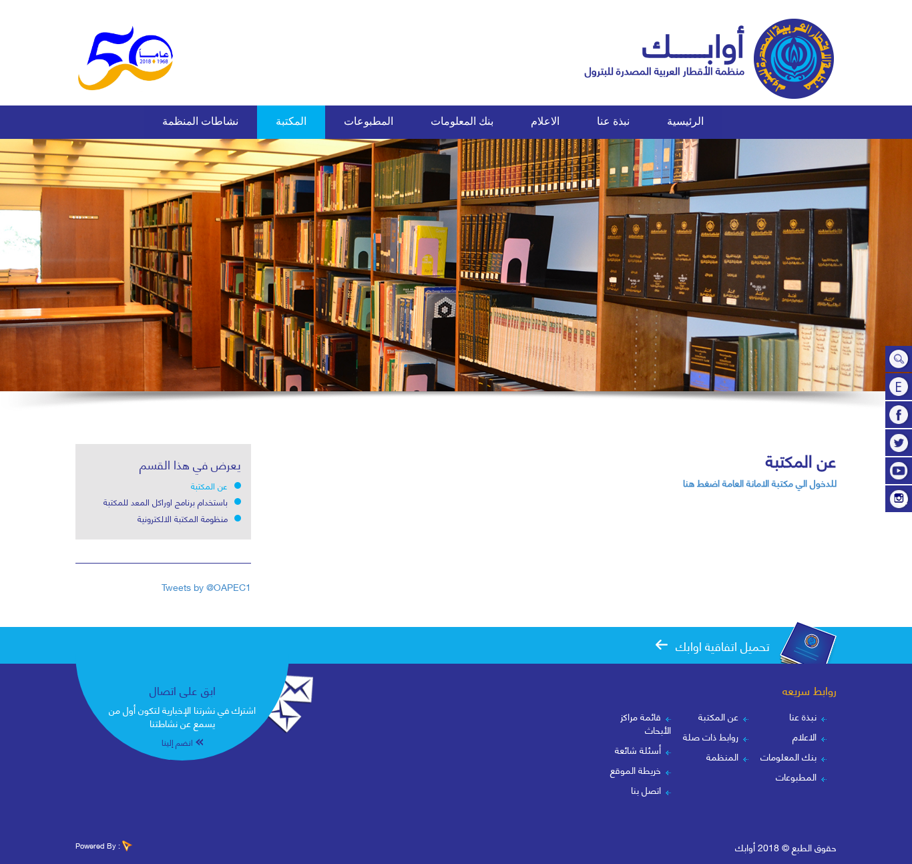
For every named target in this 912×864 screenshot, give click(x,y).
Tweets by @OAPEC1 (206, 586)
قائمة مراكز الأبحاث (645, 723)
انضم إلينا (177, 742)
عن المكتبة (209, 485)
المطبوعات (796, 776)
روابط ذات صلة (710, 736)
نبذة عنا (803, 716)
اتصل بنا (646, 789)
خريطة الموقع (635, 769)
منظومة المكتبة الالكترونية (183, 518)
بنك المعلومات (462, 121)
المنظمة (722, 756)
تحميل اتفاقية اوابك (723, 645)
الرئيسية (685, 121)
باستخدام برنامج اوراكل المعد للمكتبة (165, 501)
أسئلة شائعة (638, 749)
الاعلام (804, 736)
